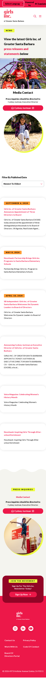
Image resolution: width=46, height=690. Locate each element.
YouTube (31, 628)
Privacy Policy (29, 640)
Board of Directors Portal (12, 654)
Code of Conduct (31, 646)
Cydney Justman (22, 108)
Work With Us (11, 646)
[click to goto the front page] (23, 616)
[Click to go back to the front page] (18, 16)
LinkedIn (23, 628)
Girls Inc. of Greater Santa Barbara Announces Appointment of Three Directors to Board (19, 212)
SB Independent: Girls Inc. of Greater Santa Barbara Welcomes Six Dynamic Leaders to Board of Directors (21, 304)
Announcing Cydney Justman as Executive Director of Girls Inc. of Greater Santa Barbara (23, 348)
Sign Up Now (21, 594)
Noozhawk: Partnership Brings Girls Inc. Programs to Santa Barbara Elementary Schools (22, 261)
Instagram (15, 628)
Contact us (10, 640)
